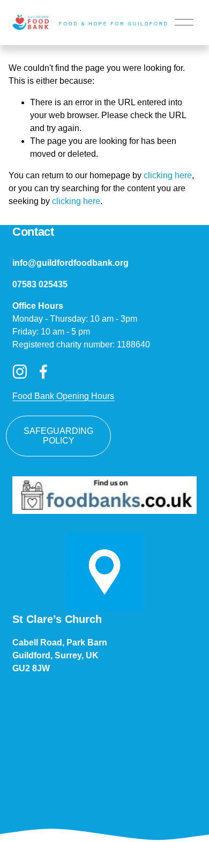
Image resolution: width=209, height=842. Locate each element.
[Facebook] (43, 371)
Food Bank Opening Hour (61, 396)
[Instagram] (19, 371)
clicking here (168, 175)
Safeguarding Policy (58, 435)
